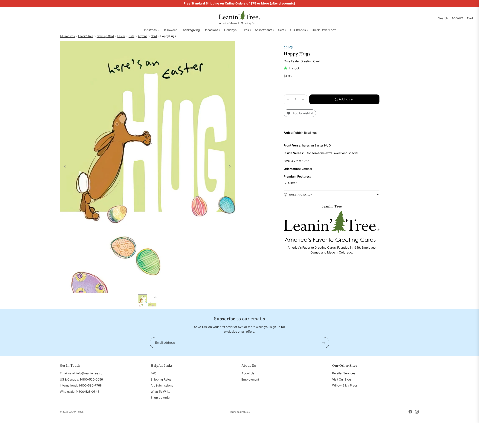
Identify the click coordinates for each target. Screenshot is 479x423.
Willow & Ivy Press (345, 385)
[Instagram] (417, 412)
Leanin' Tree (85, 36)
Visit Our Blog (341, 379)
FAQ (153, 373)
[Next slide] (231, 167)
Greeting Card (105, 36)
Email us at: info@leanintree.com (82, 373)
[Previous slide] (64, 167)
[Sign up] (324, 343)
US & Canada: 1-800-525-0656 (81, 379)
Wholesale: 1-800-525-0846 (79, 391)
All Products (67, 36)
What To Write (160, 391)
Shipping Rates (161, 379)
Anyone (142, 36)
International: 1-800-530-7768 (81, 385)
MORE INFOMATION (300, 194)
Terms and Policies (240, 411)
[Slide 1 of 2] (142, 300)
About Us (247, 373)
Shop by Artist (160, 397)
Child (154, 36)
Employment (250, 379)
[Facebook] (410, 412)
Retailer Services (343, 373)
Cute (131, 36)
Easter (121, 36)
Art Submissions (162, 385)
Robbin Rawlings (305, 133)
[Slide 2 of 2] (152, 300)
